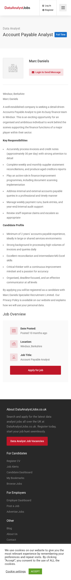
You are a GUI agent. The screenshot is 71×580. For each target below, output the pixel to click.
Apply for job (35, 370)
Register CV (13, 460)
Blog (9, 528)
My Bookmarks (15, 478)
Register (48, 10)
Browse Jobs (14, 483)
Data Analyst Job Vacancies (27, 441)
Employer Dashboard (19, 500)
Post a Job (13, 506)
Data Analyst (11, 28)
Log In (47, 5)
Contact (11, 539)
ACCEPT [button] (35, 571)
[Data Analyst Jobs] (17, 3)
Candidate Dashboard (19, 472)
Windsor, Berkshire (31, 346)
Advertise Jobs (15, 511)
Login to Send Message (48, 72)
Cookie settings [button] (16, 571)
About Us (12, 534)
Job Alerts (13, 466)
